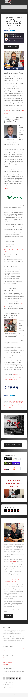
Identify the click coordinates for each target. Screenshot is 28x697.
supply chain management (13, 407)
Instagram (14, 249)
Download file (12, 46)
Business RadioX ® (14, 2)
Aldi (9, 402)
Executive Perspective (12, 401)
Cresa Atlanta (8, 110)
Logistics (13, 405)
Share (22, 42)
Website (5, 249)
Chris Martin (13, 402)
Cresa (5, 303)
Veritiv (23, 407)
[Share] (14, 30)
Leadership (10, 405)
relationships (6, 407)
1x (12, 39)
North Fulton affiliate (13, 112)
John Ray (21, 303)
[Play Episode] (6, 39)
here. (8, 310)
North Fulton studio (11, 305)
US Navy (19, 407)
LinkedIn (6, 188)
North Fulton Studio (19, 401)
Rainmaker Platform (21, 694)
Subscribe (17, 42)
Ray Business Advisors (12, 561)
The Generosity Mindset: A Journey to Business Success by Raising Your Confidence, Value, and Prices (14, 579)
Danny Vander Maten (7, 404)
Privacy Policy (5, 664)
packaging (19, 405)
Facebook (19, 249)
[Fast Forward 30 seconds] (14, 40)
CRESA (17, 402)
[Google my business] (10, 678)
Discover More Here (7, 657)
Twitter (18, 374)
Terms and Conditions (7, 662)
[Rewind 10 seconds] (9, 40)
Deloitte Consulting (15, 404)
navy (16, 405)
